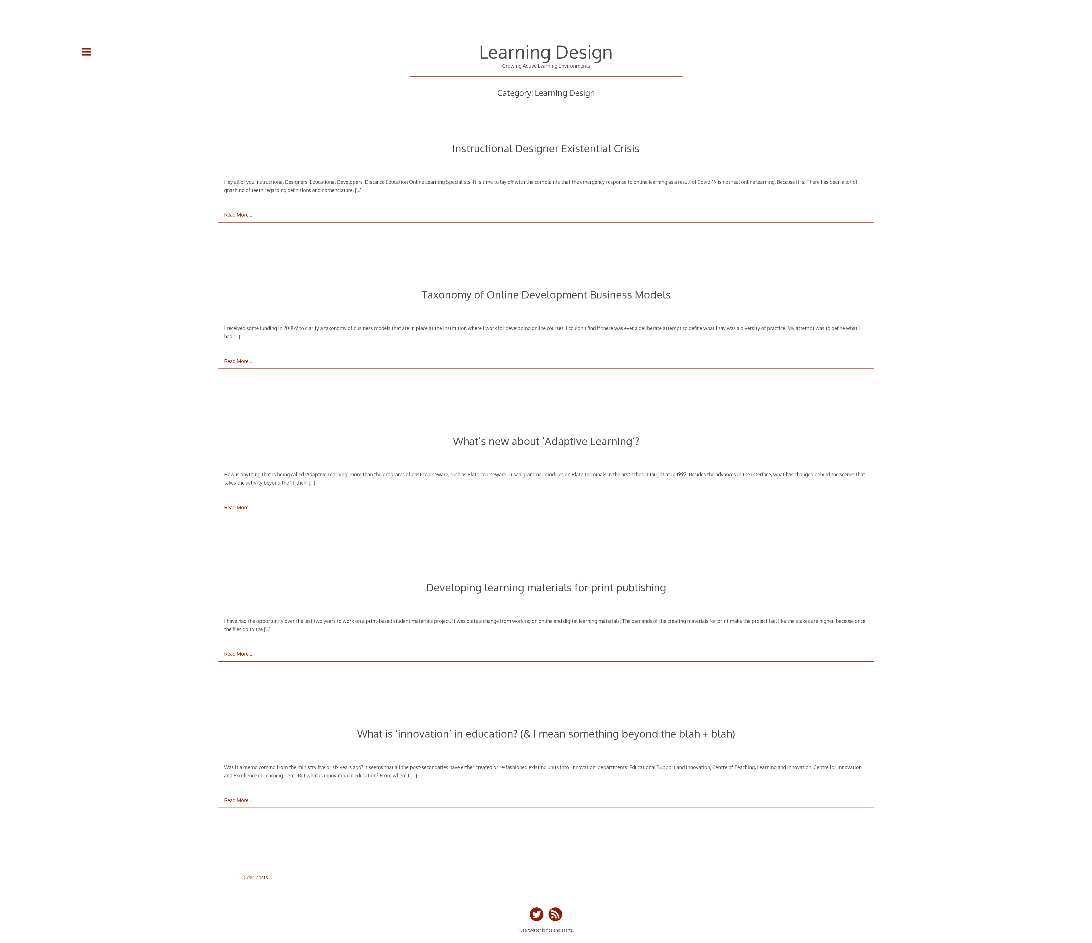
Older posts (254, 877)
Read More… (238, 214)
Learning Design (546, 51)
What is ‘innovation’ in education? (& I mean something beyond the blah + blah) (546, 733)
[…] (358, 190)
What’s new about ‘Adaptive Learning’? (546, 441)
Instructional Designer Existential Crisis (546, 148)
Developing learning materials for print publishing (546, 587)
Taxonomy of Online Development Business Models (546, 294)
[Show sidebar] (86, 51)
